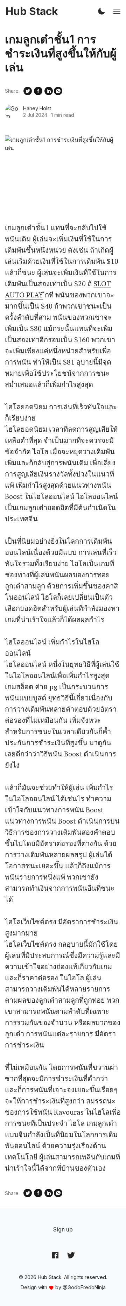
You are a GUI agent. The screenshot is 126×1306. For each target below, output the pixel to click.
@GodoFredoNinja (84, 1287)
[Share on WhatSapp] (58, 91)
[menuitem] (63, 1229)
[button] (101, 11)
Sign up (63, 1229)
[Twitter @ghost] (71, 1255)
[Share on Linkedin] (48, 91)
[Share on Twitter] (27, 91)
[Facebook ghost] (55, 1255)
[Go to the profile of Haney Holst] (12, 112)
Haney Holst (37, 108)
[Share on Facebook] (38, 91)
